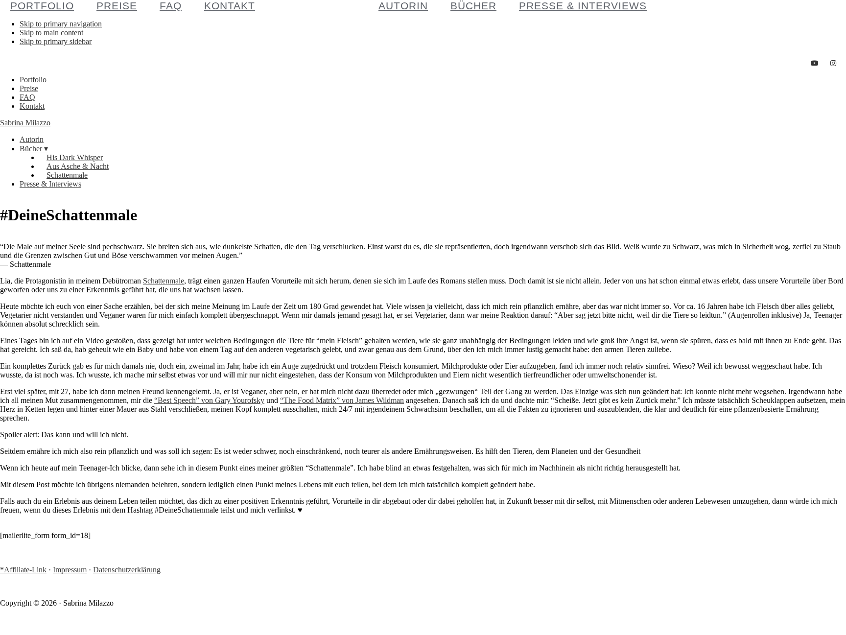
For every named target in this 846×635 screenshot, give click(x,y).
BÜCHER (473, 5)
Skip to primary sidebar (56, 41)
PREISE (116, 5)
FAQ (171, 5)
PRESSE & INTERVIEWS (583, 5)
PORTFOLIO (42, 5)
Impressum (70, 569)
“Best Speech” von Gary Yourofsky (209, 400)
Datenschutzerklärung (127, 569)
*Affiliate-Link (23, 569)
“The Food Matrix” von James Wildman (342, 400)
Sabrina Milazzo (25, 122)
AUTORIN (403, 5)
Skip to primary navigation (61, 24)
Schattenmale (163, 281)
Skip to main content (51, 32)
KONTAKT (229, 5)
